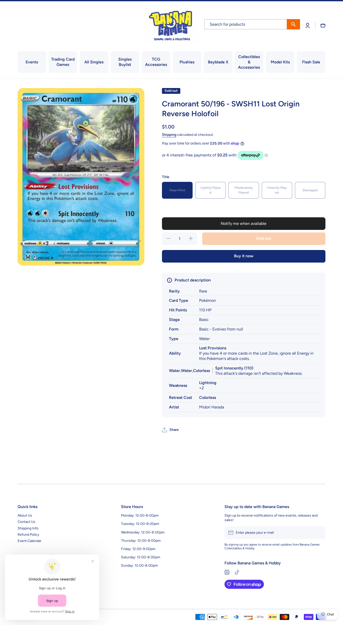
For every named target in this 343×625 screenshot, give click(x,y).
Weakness (178, 385)
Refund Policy (28, 534)
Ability (175, 353)
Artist (174, 407)
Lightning (207, 382)
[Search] (293, 24)
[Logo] (171, 25)
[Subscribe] (319, 532)
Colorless (207, 397)
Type (173, 338)
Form (174, 329)
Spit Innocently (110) (234, 368)
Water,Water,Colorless (189, 370)
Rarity (174, 291)
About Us (25, 515)
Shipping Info (28, 528)
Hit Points (178, 310)
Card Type (178, 300)
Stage (174, 319)
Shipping (169, 135)
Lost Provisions (212, 348)
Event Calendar (29, 541)
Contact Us (26, 522)
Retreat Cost (180, 397)
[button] (322, 25)
